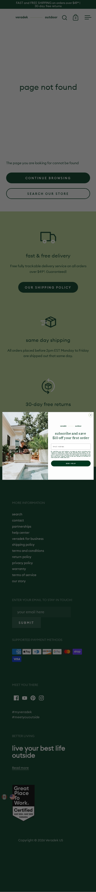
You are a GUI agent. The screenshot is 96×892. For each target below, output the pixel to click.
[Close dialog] (91, 415)
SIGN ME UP (71, 463)
